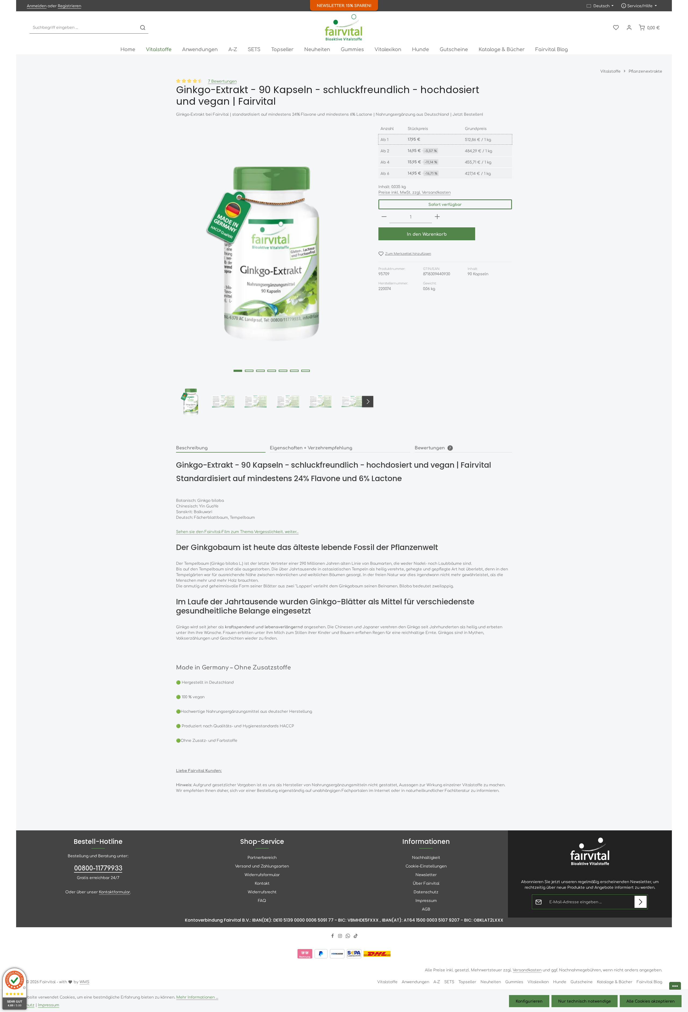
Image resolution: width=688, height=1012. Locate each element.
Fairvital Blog (649, 981)
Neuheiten (491, 981)
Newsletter (426, 874)
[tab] (221, 448)
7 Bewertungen (222, 81)
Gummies (514, 981)
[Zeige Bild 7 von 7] (305, 371)
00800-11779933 (98, 867)
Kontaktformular (114, 891)
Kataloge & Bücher (614, 981)
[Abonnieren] (641, 902)
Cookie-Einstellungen (426, 865)
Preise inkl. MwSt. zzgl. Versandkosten (414, 192)
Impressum (426, 900)
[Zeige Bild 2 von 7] (249, 371)
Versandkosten (527, 969)
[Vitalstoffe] (159, 49)
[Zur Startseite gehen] (344, 27)
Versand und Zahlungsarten (262, 865)
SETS (449, 981)
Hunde (559, 981)
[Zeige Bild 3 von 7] (260, 371)
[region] (272, 271)
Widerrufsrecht (262, 891)
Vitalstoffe (387, 981)
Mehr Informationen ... (197, 997)
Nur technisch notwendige (584, 1001)
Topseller (467, 981)
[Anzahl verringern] (384, 216)
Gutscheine (582, 981)
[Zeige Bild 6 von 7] (294, 371)
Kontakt (262, 883)
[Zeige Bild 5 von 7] (283, 371)
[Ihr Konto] (629, 28)
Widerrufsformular (262, 874)
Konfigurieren (529, 1001)
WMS (84, 981)
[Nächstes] (367, 401)
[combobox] (83, 28)
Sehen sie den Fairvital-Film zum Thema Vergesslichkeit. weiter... (237, 531)
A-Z (436, 981)
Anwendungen (415, 981)
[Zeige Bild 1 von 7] (238, 371)
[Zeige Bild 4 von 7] (271, 371)
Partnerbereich (262, 857)
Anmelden (36, 5)
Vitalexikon (538, 981)
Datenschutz (426, 891)
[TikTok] (355, 936)
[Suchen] (142, 28)
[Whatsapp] (348, 936)
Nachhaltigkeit (426, 857)
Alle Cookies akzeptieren (650, 1001)
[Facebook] (333, 936)
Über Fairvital (426, 883)
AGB (426, 909)
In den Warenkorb (427, 234)
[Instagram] (340, 936)
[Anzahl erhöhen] (437, 216)
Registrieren (69, 5)
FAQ (262, 900)
